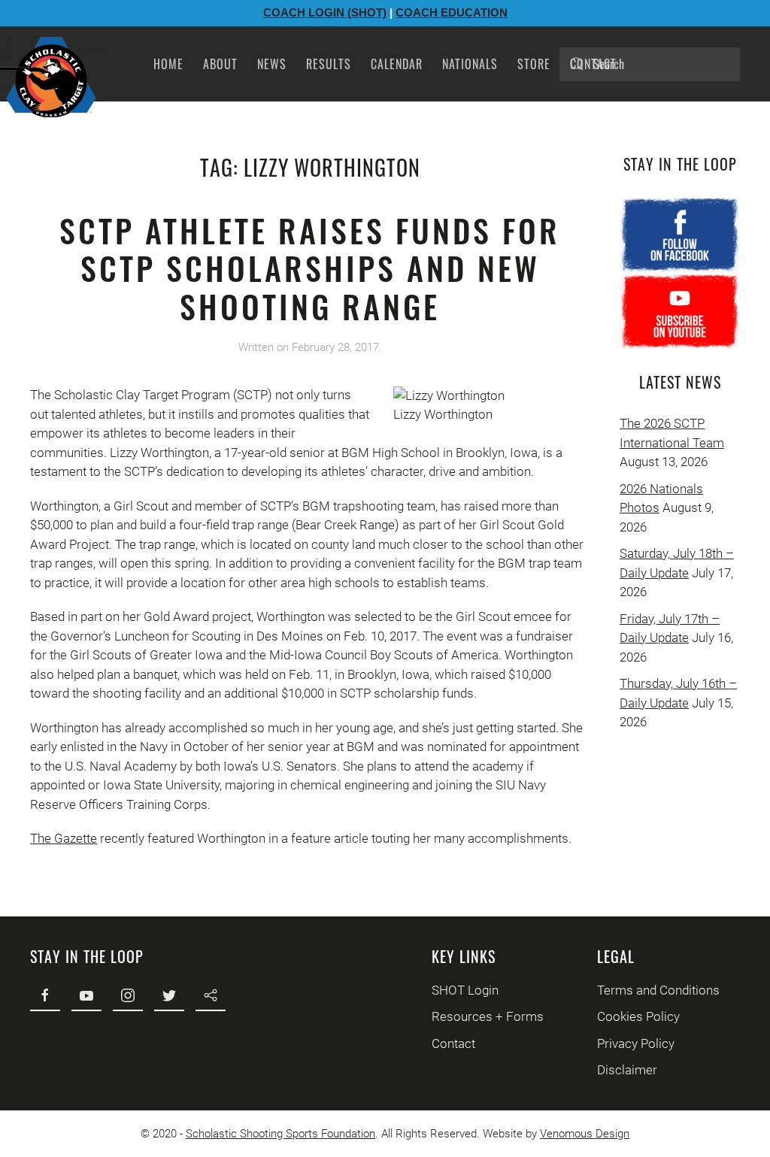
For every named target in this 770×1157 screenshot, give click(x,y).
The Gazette (63, 838)
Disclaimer (627, 1069)
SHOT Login (465, 990)
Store (533, 64)
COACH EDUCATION (452, 12)
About (220, 64)
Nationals (470, 64)
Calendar (397, 64)
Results (328, 64)
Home (168, 64)
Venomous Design (584, 1133)
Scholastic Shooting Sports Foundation (280, 1133)
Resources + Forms (488, 1016)
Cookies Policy (638, 1016)
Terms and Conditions (658, 990)
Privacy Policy (636, 1043)
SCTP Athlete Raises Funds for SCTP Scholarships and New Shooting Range (309, 268)
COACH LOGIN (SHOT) (325, 12)
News (271, 64)
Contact (593, 64)
